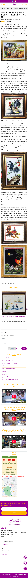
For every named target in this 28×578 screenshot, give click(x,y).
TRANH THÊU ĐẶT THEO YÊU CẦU (9, 358)
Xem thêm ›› (4, 324)
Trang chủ (3, 8)
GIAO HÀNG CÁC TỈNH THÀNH (8, 368)
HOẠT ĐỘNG (9, 8)
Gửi (24, 348)
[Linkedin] (11, 283)
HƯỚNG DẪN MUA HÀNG (7, 366)
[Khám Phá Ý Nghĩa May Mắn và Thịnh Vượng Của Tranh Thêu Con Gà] (14, 4)
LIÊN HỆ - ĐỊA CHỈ (5, 374)
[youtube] (15, 1)
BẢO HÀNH (4, 371)
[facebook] (12, 1)
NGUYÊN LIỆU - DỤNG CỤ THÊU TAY (9, 363)
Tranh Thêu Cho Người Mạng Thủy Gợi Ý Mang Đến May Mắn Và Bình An (13, 317)
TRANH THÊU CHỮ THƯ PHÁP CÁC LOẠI (10, 379)
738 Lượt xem (17, 19)
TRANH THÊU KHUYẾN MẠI (7, 360)
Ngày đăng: (4, 19)
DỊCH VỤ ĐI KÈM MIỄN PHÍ (7, 377)
